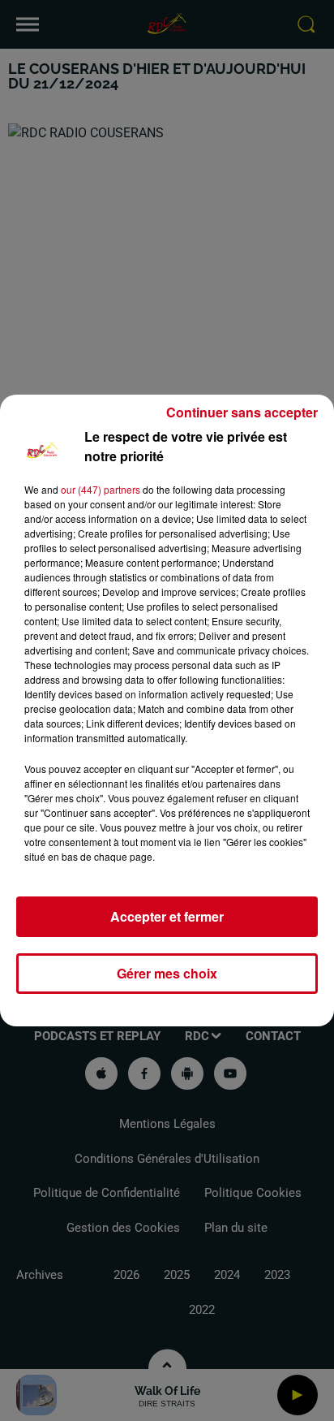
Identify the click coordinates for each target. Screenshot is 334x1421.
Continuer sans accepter (242, 412)
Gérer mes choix (167, 973)
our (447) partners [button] (100, 489)
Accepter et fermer (167, 916)
